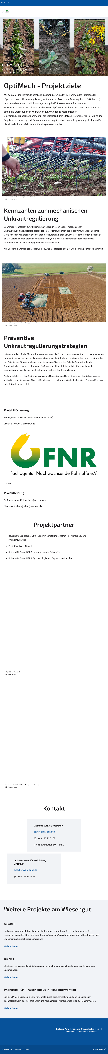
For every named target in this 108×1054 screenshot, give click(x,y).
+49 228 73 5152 (46, 838)
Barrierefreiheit (97, 1049)
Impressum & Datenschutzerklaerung (81, 1032)
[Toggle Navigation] (102, 11)
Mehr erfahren (11, 946)
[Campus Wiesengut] (5, 11)
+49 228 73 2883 (26, 876)
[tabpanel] (54, 46)
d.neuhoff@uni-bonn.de (25, 870)
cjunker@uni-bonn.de (44, 831)
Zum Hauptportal (21, 1049)
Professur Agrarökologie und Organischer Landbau (77, 1029)
